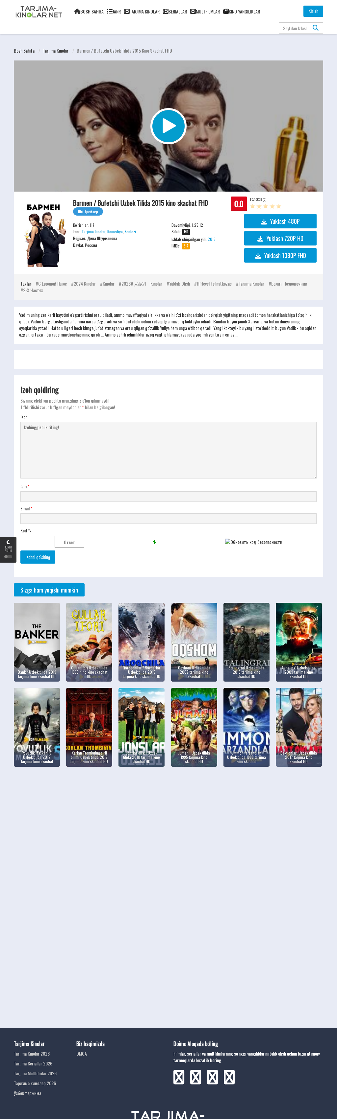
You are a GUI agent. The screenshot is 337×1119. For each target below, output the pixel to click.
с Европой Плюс (52, 283)
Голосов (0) (258, 199)
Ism (25, 486)
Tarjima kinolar (55, 50)
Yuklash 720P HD (285, 238)
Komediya (115, 231)
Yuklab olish (179, 283)
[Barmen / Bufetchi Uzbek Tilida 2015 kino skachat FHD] (43, 232)
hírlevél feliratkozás (214, 283)
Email (26, 508)
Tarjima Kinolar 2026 (32, 1053)
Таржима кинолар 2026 (35, 1083)
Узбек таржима (27, 1092)
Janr (117, 11)
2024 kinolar (85, 283)
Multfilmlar (208, 11)
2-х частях (33, 290)
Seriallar (177, 11)
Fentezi (130, 231)
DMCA (81, 1053)
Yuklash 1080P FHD (285, 255)
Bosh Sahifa (92, 11)
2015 (212, 239)
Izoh (23, 417)
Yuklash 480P (285, 221)
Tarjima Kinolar (145, 11)
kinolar (109, 283)
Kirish (313, 10)
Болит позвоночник (289, 283)
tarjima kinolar (251, 283)
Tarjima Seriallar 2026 (33, 1063)
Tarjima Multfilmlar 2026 (35, 1073)
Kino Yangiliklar (244, 11)
